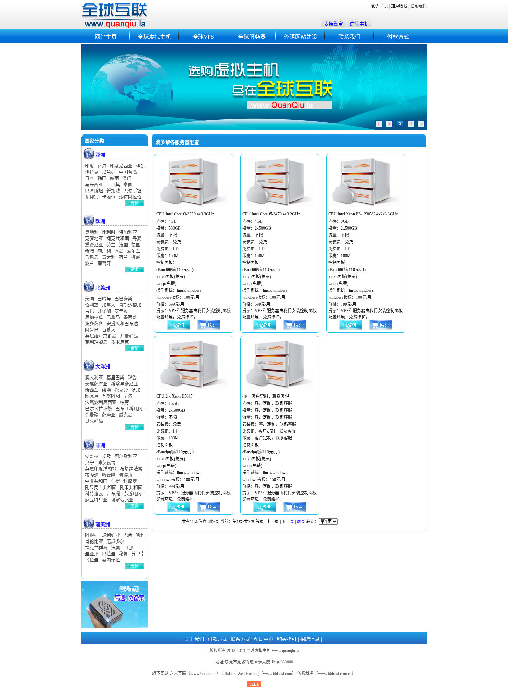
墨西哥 (130, 317)
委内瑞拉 (111, 560)
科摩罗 (130, 481)
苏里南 (138, 553)
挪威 (135, 257)
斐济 (127, 396)
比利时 (108, 232)
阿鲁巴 (91, 329)
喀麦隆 (108, 474)
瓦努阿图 (111, 396)
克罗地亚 (94, 238)
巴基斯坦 (94, 190)
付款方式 (398, 37)
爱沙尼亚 (94, 244)
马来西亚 (94, 184)
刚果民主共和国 (100, 487)
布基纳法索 (131, 468)
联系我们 (418, 6)
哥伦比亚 (94, 541)
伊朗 (140, 165)
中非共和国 (96, 481)
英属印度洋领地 (100, 468)
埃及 (106, 456)
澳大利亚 (94, 377)
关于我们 (194, 639)
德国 (135, 244)
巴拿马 (113, 317)
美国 (89, 298)
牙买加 (104, 311)
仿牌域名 (305, 673)
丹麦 (136, 238)
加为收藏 (399, 6)
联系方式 (240, 639)
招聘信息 (310, 639)
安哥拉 (91, 456)
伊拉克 (91, 172)
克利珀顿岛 (96, 342)
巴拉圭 (108, 553)
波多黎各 (94, 323)
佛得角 (125, 474)
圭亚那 (91, 553)
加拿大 (108, 304)
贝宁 (89, 462)
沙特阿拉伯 (130, 196)
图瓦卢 (91, 396)
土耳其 (113, 184)
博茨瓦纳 (106, 462)
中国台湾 (128, 172)
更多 (134, 203)
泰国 (127, 184)
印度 (89, 165)
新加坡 (113, 190)
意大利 (108, 257)
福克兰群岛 (96, 547)
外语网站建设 (300, 37)
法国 (123, 244)
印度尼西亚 (121, 165)
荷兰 (123, 257)
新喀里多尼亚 (124, 383)
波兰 (89, 263)
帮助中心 (263, 639)
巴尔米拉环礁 (98, 408)
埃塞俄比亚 (122, 499)
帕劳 (124, 402)
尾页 (301, 521)
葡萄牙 (104, 263)
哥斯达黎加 (130, 304)
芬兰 (110, 244)
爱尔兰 (133, 250)
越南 (114, 178)
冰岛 (118, 250)
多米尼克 (120, 342)
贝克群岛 (94, 421)
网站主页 (106, 37)
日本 (89, 178)
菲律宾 (91, 196)
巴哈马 (104, 298)
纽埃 (106, 389)
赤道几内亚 (134, 493)
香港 (101, 165)
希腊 (89, 250)
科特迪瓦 (94, 493)
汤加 (135, 389)
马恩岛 (91, 257)
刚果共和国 (131, 487)
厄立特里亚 (96, 499)
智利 (140, 535)
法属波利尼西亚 (100, 402)
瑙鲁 (132, 377)
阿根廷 (91, 535)
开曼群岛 (129, 335)
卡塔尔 (108, 196)
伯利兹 (91, 304)
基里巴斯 (115, 377)
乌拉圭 (91, 560)
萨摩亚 (108, 414)
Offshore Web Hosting (240, 673)
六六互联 (178, 673)
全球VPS (203, 37)
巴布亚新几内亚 (131, 408)
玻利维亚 (111, 535)
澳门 (126, 178)
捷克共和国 (117, 238)
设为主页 (379, 6)
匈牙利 (104, 250)
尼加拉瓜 (94, 317)
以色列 (108, 172)
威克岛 (125, 414)
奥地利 (91, 232)
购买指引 (287, 639)
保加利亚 (128, 232)
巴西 (127, 535)
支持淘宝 (333, 24)
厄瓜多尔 (115, 541)
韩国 (101, 178)
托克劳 (121, 389)
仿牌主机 (359, 24)
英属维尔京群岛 (100, 335)
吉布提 (113, 493)
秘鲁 (123, 553)
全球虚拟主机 (154, 37)
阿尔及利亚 (125, 456)
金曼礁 (91, 414)
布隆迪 (91, 474)
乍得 (115, 481)
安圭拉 (121, 311)
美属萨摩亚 (96, 383)
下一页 (288, 521)
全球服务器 (252, 37)
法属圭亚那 (122, 547)
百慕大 (108, 329)
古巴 (89, 311)
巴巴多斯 (123, 298)
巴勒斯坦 (132, 190)
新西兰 (91, 389)
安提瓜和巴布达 (122, 323)
